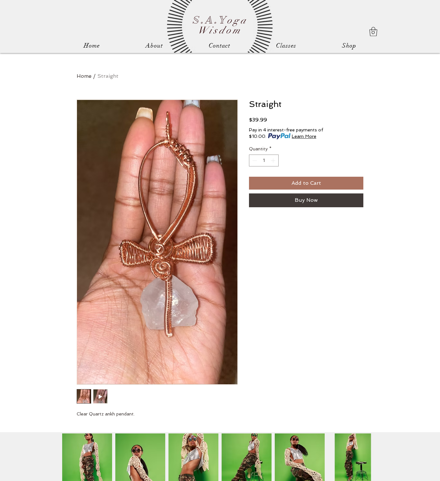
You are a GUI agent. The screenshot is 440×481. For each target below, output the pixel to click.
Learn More (304, 136)
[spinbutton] (264, 160)
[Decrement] (254, 160)
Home (84, 76)
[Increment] (274, 160)
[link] (373, 31)
